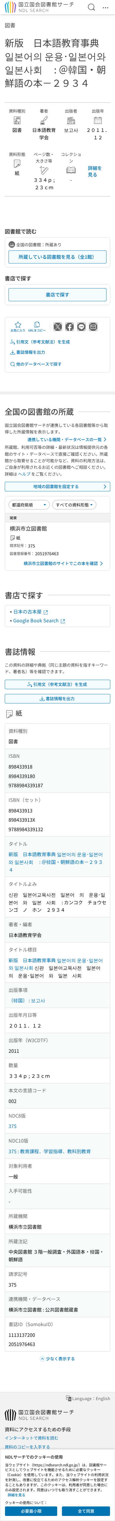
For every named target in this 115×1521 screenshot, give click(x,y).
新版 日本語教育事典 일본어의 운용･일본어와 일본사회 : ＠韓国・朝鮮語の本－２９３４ (56, 862)
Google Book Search (36, 620)
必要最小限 (31, 1511)
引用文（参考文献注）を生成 (43, 342)
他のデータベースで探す (39, 364)
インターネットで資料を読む (31, 1438)
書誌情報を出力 (30, 352)
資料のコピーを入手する (27, 1447)
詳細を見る (95, 171)
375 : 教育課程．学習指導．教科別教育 (50, 1151)
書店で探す (57, 294)
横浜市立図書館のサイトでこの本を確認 (61, 563)
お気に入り (18, 330)
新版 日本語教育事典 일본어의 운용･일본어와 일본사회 (56, 964)
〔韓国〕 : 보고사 (27, 1000)
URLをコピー (37, 330)
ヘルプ (24, 474)
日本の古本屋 (28, 611)
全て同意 (86, 1511)
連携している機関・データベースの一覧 (64, 439)
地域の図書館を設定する (56, 486)
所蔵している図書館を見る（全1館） (58, 256)
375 (13, 1125)
